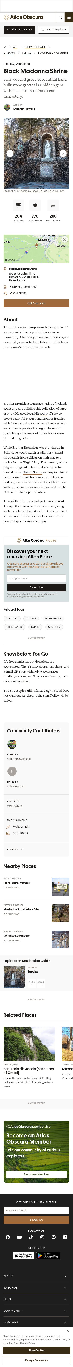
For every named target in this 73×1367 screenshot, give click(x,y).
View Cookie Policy (24, 1343)
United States (32, 472)
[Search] (60, 17)
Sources (12, 849)
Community (13, 1310)
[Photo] (60, 887)
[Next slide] (63, 153)
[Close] (68, 1331)
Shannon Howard (24, 109)
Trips (7, 1299)
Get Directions (36, 303)
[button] (18, 205)
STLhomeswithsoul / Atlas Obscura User (40, 191)
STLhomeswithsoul (19, 759)
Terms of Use (38, 597)
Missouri (40, 413)
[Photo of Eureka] (14, 977)
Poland (61, 404)
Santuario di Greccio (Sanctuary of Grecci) (29, 1071)
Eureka (33, 972)
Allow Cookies (37, 1350)
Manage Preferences (36, 1360)
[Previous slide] (9, 153)
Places (9, 1276)
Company (11, 1322)
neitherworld (15, 786)
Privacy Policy (23, 597)
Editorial (11, 1287)
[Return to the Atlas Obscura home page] (24, 17)
